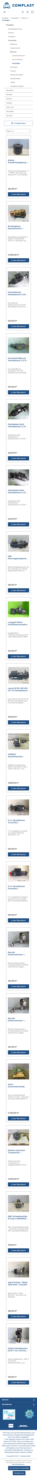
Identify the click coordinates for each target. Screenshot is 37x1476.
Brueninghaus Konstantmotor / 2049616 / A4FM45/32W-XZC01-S (18, 227)
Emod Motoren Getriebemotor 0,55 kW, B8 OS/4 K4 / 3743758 (17, 293)
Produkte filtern (20, 123)
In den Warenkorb (18, 194)
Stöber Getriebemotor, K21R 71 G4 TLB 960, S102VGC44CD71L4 (18, 1349)
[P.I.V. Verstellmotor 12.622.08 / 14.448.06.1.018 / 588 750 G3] (18, 807)
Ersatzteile (12, 40)
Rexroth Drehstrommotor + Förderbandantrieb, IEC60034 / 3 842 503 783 (18, 953)
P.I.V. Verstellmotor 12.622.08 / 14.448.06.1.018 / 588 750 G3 (17, 821)
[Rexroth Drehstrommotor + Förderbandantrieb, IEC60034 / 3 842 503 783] (18, 939)
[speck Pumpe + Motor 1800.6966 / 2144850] (18, 1269)
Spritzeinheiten (15, 78)
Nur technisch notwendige (19, 1468)
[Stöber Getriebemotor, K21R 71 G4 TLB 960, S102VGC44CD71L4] (18, 1335)
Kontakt (9, 94)
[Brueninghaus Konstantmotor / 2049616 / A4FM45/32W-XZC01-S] (18, 213)
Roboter (11, 33)
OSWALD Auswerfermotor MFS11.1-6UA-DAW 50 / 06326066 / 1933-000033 (18, 755)
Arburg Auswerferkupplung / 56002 (17, 161)
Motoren (13, 52)
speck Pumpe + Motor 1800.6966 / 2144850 (18, 1283)
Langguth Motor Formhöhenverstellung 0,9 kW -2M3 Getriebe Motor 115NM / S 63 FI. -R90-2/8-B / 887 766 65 (18, 623)
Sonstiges (16, 63)
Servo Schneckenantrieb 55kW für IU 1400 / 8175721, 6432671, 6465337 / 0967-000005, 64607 (16, 1085)
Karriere (9, 116)
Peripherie (11, 36)
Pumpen (13, 71)
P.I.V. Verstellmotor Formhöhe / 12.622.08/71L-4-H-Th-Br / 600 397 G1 (18, 887)
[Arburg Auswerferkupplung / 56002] (18, 147)
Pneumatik (13, 67)
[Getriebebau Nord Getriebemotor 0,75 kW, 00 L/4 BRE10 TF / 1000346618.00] (18, 411)
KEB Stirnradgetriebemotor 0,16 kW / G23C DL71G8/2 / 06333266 (18, 557)
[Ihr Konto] (27, 12)
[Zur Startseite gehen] (18, 5)
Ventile (12, 82)
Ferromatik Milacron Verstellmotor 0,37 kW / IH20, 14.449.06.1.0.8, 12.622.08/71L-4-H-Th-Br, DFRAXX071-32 (18, 359)
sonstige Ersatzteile (16, 86)
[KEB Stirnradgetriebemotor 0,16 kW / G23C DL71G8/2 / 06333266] (18, 543)
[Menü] (4, 12)
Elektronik (13, 44)
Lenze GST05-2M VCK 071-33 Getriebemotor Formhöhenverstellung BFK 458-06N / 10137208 (18, 689)
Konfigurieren (19, 1473)
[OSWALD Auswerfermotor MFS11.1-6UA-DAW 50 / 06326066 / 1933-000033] (18, 741)
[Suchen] (22, 12)
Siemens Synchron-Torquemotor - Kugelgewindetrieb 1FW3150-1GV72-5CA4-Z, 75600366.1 (17, 1151)
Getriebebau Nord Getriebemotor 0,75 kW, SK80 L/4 (17, 491)
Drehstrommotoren (18, 56)
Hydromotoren (15, 48)
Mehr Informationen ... (18, 1464)
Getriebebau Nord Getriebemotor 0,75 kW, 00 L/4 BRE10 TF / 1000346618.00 (18, 425)
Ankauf (9, 103)
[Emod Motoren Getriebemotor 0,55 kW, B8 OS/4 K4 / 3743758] (18, 279)
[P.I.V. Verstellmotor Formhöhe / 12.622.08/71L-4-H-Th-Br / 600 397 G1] (18, 873)
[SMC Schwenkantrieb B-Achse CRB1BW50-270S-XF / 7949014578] (18, 1203)
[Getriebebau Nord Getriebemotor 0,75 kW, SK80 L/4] (18, 477)
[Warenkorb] (32, 12)
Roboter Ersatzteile (16, 75)
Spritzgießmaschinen (15, 29)
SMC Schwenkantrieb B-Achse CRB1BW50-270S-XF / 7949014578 (18, 1217)
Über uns (10, 107)
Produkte (10, 25)
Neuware (9, 90)
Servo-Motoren (17, 59)
